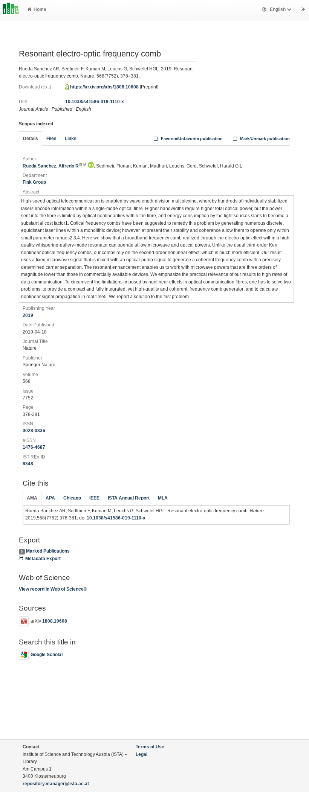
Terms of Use (150, 746)
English (278, 9)
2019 (28, 315)
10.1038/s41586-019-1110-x (94, 101)
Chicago (72, 498)
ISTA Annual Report (129, 498)
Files (51, 138)
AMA (32, 498)
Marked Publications (48, 551)
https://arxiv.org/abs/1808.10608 (104, 87)
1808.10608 (54, 621)
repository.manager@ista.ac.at (56, 783)
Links (70, 138)
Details (30, 138)
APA (50, 498)
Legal (141, 754)
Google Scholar (47, 654)
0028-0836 (34, 430)
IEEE (94, 498)
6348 (28, 463)
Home (40, 9)
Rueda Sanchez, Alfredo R (55, 166)
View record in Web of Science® (53, 589)
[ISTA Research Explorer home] (10, 9)
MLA (163, 498)
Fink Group (34, 182)
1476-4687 (34, 447)
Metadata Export (43, 558)
